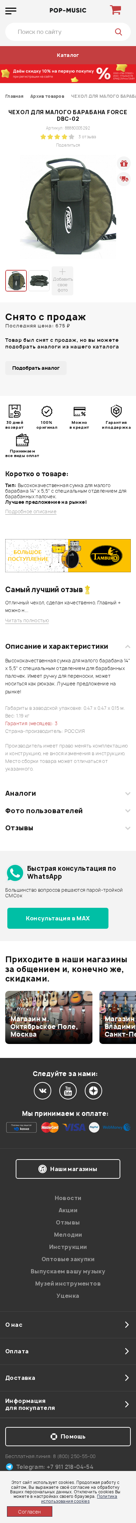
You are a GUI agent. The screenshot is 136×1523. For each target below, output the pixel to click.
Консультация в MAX (58, 918)
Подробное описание (30, 512)
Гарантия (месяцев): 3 (31, 723)
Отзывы (19, 827)
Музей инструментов (68, 1283)
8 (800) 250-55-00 (74, 1456)
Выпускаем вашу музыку (68, 1271)
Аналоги (20, 793)
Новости (68, 1198)
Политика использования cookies (79, 1498)
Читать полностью (27, 621)
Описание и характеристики (56, 646)
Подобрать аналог (36, 368)
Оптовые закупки (68, 1259)
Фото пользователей (44, 810)
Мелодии (68, 1234)
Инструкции (68, 1247)
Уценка (67, 1296)
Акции (68, 1210)
